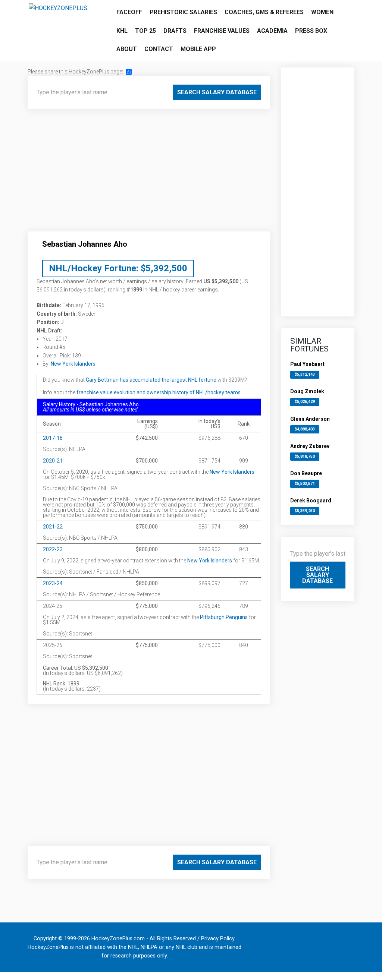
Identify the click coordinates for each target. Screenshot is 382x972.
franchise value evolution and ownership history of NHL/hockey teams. (159, 392)
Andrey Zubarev (309, 446)
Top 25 (145, 30)
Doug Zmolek (307, 391)
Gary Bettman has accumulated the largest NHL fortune (151, 380)
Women (322, 12)
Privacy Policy (217, 938)
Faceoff (129, 12)
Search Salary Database (217, 92)
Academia (272, 30)
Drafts (175, 30)
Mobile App (198, 49)
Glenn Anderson (310, 419)
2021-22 (53, 527)
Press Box (311, 30)
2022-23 (53, 549)
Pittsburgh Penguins (224, 617)
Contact (158, 49)
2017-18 (53, 438)
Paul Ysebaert (307, 364)
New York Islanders (73, 364)
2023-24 (53, 583)
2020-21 (53, 461)
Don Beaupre (306, 473)
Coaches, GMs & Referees (264, 12)
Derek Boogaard (310, 501)
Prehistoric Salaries (183, 12)
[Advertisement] (149, 173)
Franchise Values (222, 30)
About (126, 49)
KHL (122, 30)
